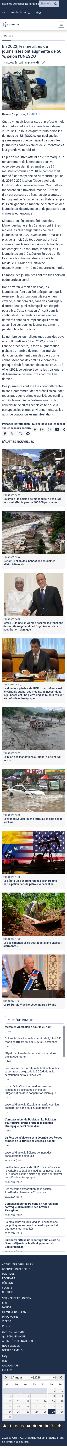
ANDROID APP (10, 1365)
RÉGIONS (7, 1283)
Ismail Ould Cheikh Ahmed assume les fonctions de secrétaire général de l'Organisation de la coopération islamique (33, 626)
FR (21, 12)
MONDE (9, 36)
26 (28, 1411)
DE (16, 12)
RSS (4, 1360)
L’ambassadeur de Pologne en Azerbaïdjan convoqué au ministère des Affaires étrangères (31, 1207)
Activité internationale (18, 1341)
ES (25, 12)
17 (10, 1406)
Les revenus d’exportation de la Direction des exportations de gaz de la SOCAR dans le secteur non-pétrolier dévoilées (32, 1071)
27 (36, 1411)
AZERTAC (33, 114)
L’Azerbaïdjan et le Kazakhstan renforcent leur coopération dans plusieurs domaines (32, 1106)
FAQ (4, 1356)
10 (10, 1401)
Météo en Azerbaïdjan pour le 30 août (28, 1027)
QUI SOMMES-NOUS (13, 1336)
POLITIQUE (8, 1273)
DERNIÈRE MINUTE (20, 1020)
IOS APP (7, 1370)
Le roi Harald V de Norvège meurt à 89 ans (29, 1004)
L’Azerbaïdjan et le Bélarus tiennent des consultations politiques (28, 1154)
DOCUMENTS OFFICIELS (16, 1269)
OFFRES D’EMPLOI (12, 1350)
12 (28, 1401)
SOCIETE (7, 1287)
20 (36, 1406)
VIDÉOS (6, 1321)
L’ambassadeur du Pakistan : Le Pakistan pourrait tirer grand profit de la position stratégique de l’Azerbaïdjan (30, 1123)
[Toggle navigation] (60, 24)
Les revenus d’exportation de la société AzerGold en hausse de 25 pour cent (28, 1190)
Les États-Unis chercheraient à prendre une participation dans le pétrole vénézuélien (30, 882)
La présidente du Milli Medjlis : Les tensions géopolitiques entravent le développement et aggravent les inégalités (31, 1225)
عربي (31, 12)
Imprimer (30, 62)
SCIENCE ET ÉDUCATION (16, 1298)
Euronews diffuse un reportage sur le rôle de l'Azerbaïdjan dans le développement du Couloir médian (32, 1243)
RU (8, 12)
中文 (39, 12)
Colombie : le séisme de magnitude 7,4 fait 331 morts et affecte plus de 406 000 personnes (32, 500)
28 (45, 1411)
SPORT (6, 1302)
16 (62, 1401)
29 (53, 1411)
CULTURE (7, 1292)
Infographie (10, 1316)
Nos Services (11, 1345)
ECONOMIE (8, 1278)
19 (28, 1406)
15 (53, 1401)
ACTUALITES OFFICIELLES (17, 1264)
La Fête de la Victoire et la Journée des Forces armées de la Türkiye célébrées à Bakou (33, 1139)
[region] (35, 1138)
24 (10, 1411)
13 (36, 1401)
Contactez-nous (13, 1331)
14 (45, 1401)
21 (45, 1406)
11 (18, 1401)
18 (18, 1406)
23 (62, 1406)
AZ (3, 12)
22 (53, 1406)
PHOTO (6, 1326)
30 (62, 1411)
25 (18, 1411)
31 (10, 1417)
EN (12, 12)
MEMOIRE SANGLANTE (15, 1312)
